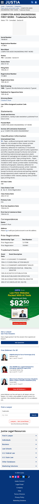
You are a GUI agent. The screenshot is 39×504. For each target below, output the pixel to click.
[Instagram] (18, 477)
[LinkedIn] (10, 477)
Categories (18, 6)
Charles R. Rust (6, 100)
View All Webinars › (19, 389)
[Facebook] (16, 477)
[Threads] (21, 477)
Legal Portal (19, 484)
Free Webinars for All (9, 350)
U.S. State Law (7, 457)
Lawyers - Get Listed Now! (20, 421)
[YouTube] (13, 477)
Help (19, 491)
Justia (2, 6)
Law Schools (7, 449)
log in (7, 230)
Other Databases (8, 462)
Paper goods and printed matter (10, 8)
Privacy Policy (19, 497)
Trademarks (9, 6)
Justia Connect (19, 481)
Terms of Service (19, 494)
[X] (26, 477)
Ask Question (19, 342)
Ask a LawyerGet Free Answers (8, 333)
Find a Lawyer (6, 407)
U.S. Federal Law (8, 453)
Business (5, 444)
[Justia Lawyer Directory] (29, 477)
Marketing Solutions (10, 466)
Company (19, 487)
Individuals (6, 440)
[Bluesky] (23, 477)
